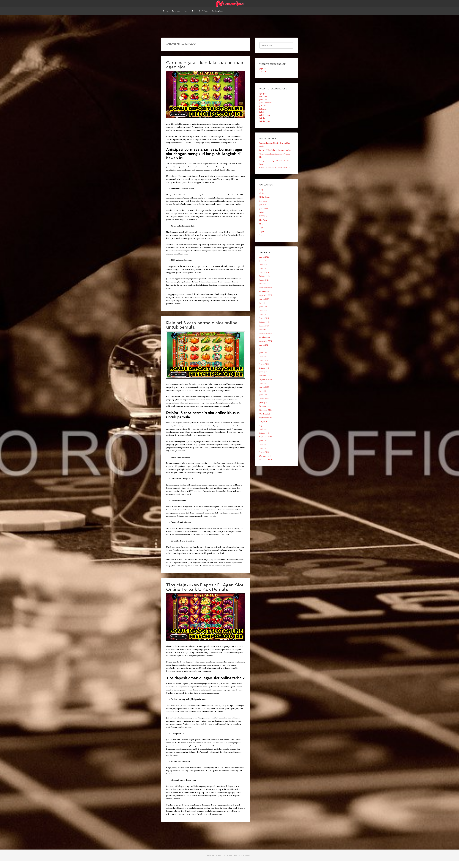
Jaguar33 (262, 68)
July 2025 (262, 303)
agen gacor (263, 93)
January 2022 (264, 402)
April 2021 (263, 429)
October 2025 (264, 291)
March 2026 (264, 272)
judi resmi (262, 109)
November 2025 (265, 287)
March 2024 (264, 364)
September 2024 (265, 341)
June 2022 (263, 394)
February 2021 (264, 433)
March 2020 (264, 452)
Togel (261, 231)
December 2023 (265, 375)
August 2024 (264, 345)
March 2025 (264, 318)
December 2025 (265, 283)
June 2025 (263, 306)
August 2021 (264, 421)
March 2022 (264, 398)
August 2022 (264, 387)
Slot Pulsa (263, 220)
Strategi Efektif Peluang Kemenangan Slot (275, 150)
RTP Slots (263, 216)
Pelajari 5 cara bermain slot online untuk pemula (201, 325)
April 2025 (263, 314)
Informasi (263, 201)
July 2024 (262, 349)
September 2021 (265, 417)
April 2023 (263, 383)
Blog (261, 189)
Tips (261, 227)
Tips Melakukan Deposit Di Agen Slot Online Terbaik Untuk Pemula (204, 587)
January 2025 (264, 326)
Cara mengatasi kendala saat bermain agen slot (205, 64)
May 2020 (263, 444)
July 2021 (262, 425)
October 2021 (264, 414)
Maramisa (229, 3)
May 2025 (263, 310)
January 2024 (264, 371)
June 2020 (263, 440)
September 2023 (265, 379)
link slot (262, 118)
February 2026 (264, 276)
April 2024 (263, 360)
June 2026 (263, 260)
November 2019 (265, 459)
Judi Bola (262, 204)
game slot (263, 99)
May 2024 (263, 356)
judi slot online (264, 115)
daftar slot (263, 96)
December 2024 (265, 329)
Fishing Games (264, 197)
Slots (261, 224)
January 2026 (264, 280)
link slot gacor (264, 121)
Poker (261, 212)
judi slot (262, 112)
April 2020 (263, 448)
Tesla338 (262, 71)
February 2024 (264, 368)
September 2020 (265, 437)
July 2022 (262, 391)
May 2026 (263, 264)
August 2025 (264, 299)
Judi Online (263, 208)
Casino (262, 193)
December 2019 (265, 456)
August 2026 (264, 257)
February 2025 (264, 322)
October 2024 (264, 337)
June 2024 (263, 352)
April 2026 (263, 268)
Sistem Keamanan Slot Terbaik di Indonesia (275, 167)
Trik (260, 235)
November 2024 (265, 333)
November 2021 (265, 410)
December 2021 (265, 406)
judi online (263, 106)
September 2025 (265, 295)
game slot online (265, 102)
